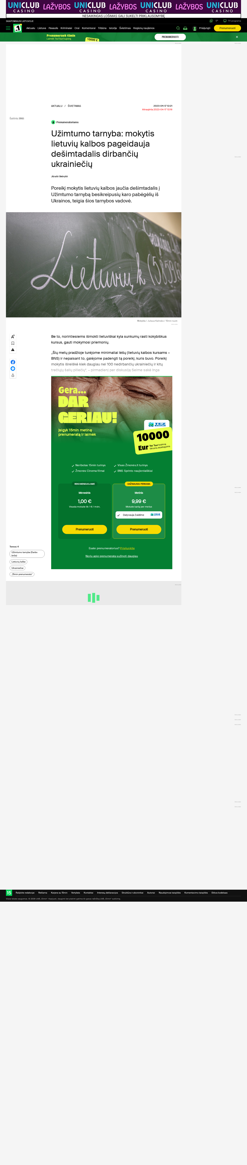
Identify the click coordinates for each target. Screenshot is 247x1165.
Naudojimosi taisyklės (170, 892)
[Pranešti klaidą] (12, 349)
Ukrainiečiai (18, 568)
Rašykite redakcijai (25, 892)
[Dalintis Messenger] (13, 368)
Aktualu (30, 28)
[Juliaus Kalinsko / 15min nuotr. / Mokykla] (93, 264)
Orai (76, 28)
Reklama (42, 892)
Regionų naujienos (143, 28)
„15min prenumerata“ (22, 574)
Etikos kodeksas (219, 892)
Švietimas (125, 28)
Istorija (113, 28)
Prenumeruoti (227, 28)
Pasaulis (53, 28)
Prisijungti (204, 28)
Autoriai (151, 892)
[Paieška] (178, 28)
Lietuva (42, 28)
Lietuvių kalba (18, 561)
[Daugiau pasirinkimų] (13, 375)
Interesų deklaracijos (107, 892)
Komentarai (88, 28)
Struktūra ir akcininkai (132, 892)
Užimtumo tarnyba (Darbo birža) (24, 554)
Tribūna (102, 28)
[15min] (17, 28)
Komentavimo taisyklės (196, 892)
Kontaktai (88, 892)
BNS (21, 118)
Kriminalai (66, 28)
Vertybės (75, 892)
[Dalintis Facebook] (13, 362)
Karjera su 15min (59, 892)
